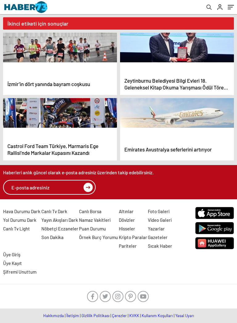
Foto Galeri (158, 211)
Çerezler (119, 315)
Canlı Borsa (90, 211)
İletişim (72, 315)
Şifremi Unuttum (19, 272)
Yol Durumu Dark (19, 220)
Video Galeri (160, 220)
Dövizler (127, 220)
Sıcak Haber (160, 246)
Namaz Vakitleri (94, 220)
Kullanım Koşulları (157, 315)
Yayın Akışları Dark (59, 220)
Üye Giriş (11, 254)
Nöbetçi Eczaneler (59, 228)
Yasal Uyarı (184, 315)
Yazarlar (156, 228)
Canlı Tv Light (16, 228)
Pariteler (128, 246)
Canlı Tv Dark (54, 211)
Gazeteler (158, 237)
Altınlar (126, 211)
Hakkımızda (53, 315)
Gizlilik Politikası (95, 315)
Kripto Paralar (133, 237)
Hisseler (127, 228)
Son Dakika (52, 237)
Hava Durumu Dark (21, 211)
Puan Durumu (92, 228)
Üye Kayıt (12, 263)
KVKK (134, 315)
